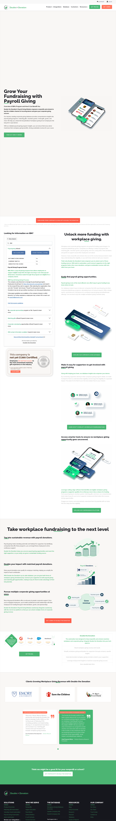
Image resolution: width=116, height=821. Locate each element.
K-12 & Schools (30, 817)
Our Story (93, 807)
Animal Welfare (30, 814)
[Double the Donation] (15, 7)
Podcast (71, 814)
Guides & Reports (74, 819)
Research (71, 812)
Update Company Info (53, 811)
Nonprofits (29, 807)
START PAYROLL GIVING (40, 253)
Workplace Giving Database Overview (55, 808)
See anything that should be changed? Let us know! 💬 (29, 337)
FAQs (92, 817)
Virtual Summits (73, 809)
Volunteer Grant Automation (12, 812)
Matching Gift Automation (11, 809)
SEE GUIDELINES (18, 253)
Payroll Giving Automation (11, 814)
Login (110, 1)
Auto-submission (9, 817)
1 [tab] (58, 749)
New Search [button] (12, 239)
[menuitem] (101, 2)
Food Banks (29, 812)
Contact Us (93, 814)
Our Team (93, 809)
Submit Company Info (53, 814)
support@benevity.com (15, 297)
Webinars (71, 817)
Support (101, 1)
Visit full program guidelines (15, 303)
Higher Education (31, 809)
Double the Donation (29, 342)
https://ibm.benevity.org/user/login (33, 284)
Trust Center (94, 812)
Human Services (30, 819)
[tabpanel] (58, 727)
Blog (70, 807)
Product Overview (9, 807)
